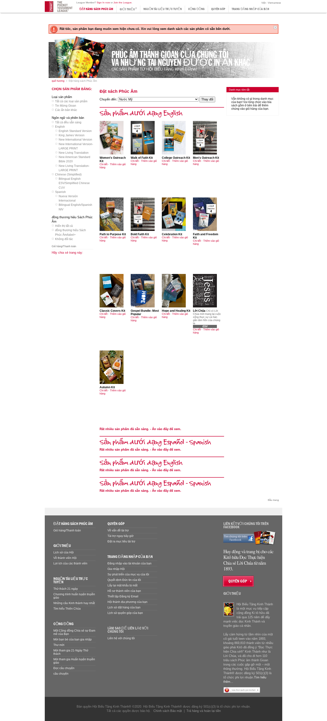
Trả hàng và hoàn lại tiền (203, 711)
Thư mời (58, 645)
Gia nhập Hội (116, 569)
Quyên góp (218, 9)
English (60, 126)
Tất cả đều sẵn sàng (68, 122)
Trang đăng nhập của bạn (250, 9)
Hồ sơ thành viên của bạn (124, 591)
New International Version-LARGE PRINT (76, 146)
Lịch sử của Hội (63, 552)
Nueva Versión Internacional (68, 198)
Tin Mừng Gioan (65, 105)
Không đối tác (64, 239)
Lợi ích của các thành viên (70, 563)
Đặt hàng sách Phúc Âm (96, 9)
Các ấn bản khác (66, 110)
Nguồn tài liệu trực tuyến (162, 9)
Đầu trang (273, 500)
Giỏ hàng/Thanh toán (64, 246)
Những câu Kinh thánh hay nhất (74, 603)
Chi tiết (103, 164)
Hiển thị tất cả (64, 226)
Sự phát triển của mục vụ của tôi (128, 574)
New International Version (75, 139)
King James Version (72, 135)
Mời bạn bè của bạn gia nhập (72, 639)
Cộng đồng (196, 9)
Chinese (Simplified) (68, 174)
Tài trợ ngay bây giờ (120, 536)
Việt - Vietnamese (271, 2)
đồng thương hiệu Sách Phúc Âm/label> (70, 232)
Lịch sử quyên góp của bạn (125, 613)
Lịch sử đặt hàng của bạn (124, 607)
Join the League (122, 2)
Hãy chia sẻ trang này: (67, 252)
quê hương (58, 80)
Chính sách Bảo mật (167, 711)
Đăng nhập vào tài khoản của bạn (129, 563)
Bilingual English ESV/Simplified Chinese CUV (74, 183)
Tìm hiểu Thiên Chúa (67, 608)
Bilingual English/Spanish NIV (75, 207)
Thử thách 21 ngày (65, 588)
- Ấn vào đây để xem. (140, 429)
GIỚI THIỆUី (128, 9)
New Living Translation (74, 152)
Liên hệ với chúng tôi (121, 638)
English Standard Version (75, 131)
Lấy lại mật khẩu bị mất (122, 585)
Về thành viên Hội (65, 558)
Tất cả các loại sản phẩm (71, 101)
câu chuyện (60, 673)
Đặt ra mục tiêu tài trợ (121, 541)
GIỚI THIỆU (62, 546)
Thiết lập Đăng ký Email (122, 596)
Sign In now (103, 2)
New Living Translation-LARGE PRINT (74, 168)
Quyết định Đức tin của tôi (124, 580)
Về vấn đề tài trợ (118, 530)
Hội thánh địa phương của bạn (127, 602)
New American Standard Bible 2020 (74, 159)
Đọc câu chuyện (63, 668)
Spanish (60, 192)
